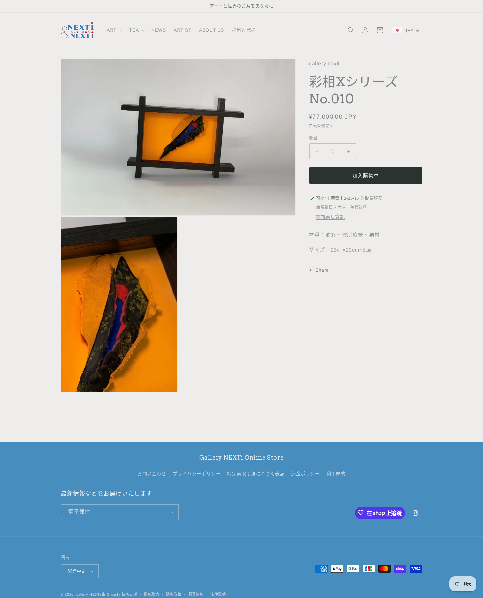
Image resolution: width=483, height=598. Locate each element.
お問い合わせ (151, 473)
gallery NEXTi (88, 595)
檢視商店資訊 (330, 217)
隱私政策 (173, 594)
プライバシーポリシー (197, 473)
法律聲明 (218, 594)
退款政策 (151, 594)
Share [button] (322, 270)
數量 (313, 138)
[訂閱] (171, 512)
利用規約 (335, 473)
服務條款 (196, 594)
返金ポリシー (305, 473)
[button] (114, 30)
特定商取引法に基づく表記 (256, 473)
